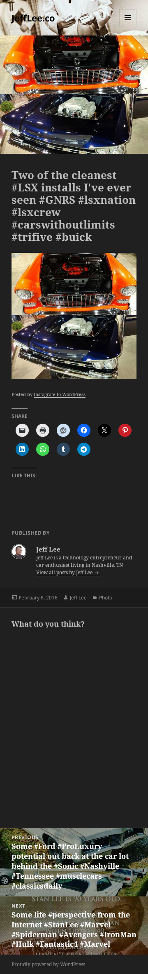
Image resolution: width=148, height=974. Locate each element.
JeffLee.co (33, 18)
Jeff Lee (78, 597)
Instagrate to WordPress (60, 394)
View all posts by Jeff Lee (65, 572)
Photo (105, 597)
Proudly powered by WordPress (48, 964)
